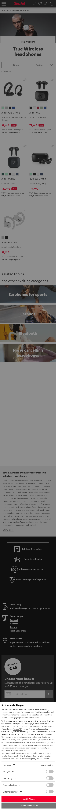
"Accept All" (27, 739)
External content (10, 791)
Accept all (29, 798)
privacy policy (30, 758)
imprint (46, 758)
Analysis (6, 771)
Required (7, 764)
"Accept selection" (19, 750)
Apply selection (29, 805)
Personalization (10, 785)
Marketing (7, 778)
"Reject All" (17, 729)
